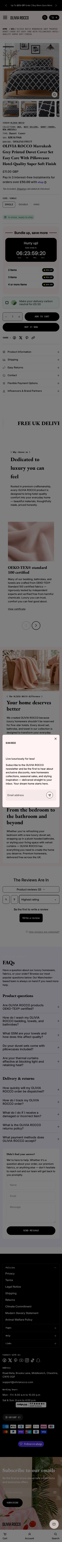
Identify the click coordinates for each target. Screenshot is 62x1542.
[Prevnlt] (49, 795)
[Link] (11, 742)
